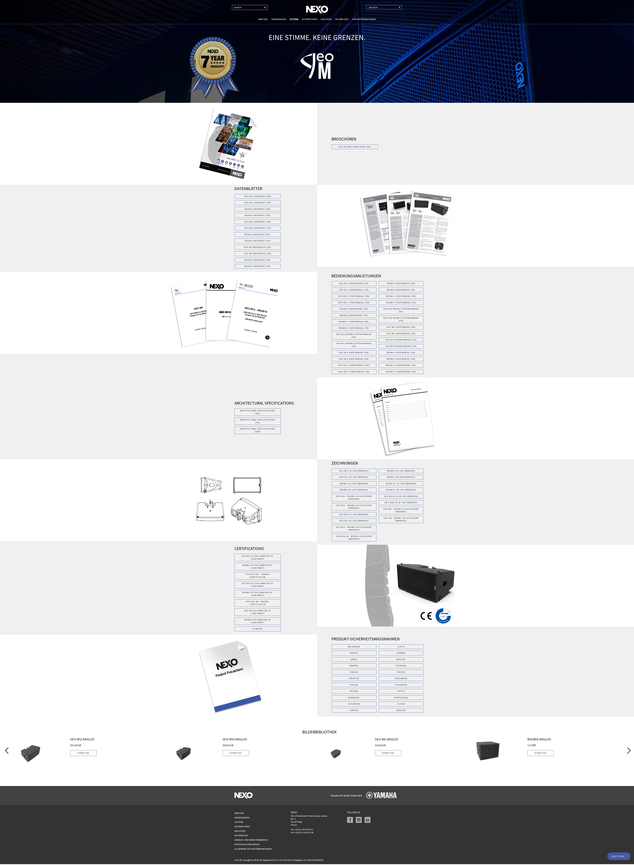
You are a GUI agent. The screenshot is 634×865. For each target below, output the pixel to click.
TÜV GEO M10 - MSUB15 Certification (258, 575)
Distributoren (309, 19)
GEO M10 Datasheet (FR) (257, 228)
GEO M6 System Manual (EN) (401, 340)
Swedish (401, 710)
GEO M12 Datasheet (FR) (257, 202)
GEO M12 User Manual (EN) (354, 283)
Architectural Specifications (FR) (257, 421)
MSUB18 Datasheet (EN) (258, 209)
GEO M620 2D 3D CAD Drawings (401, 496)
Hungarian (401, 678)
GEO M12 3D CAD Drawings (354, 477)
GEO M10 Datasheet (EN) (257, 222)
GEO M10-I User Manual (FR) (354, 372)
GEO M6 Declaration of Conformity (257, 612)
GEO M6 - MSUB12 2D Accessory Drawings (401, 510)
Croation (354, 678)
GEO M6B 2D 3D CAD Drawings (401, 502)
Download (83, 753)
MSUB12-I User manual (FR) (401, 372)
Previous (6, 750)
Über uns (263, 19)
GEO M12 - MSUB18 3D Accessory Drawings (354, 506)
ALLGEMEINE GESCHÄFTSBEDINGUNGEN (253, 848)
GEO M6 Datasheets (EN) (257, 247)
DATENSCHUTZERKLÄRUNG (247, 844)
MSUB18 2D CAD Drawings (354, 483)
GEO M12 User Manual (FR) (354, 290)
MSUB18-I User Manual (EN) (354, 321)
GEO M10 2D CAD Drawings (354, 514)
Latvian (354, 691)
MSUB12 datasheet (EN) (258, 260)
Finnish (354, 672)
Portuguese (401, 697)
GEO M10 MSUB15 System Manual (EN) (401, 310)
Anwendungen (278, 19)
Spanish (354, 666)
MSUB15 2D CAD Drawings (401, 471)
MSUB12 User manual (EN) (401, 352)
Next (629, 750)
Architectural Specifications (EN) (257, 412)
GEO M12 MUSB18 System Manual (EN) (354, 335)
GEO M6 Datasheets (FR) (257, 253)
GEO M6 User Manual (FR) (401, 333)
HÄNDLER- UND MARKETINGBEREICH (251, 839)
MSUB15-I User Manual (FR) (401, 302)
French (401, 672)
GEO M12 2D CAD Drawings (354, 471)
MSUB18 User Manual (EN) (354, 309)
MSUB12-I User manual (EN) (401, 365)
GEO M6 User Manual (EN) (401, 327)
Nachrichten (342, 19)
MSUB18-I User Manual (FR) (354, 328)
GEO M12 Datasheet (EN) (257, 196)
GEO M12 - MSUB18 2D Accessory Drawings (354, 497)
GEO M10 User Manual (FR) (354, 359)
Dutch (401, 691)
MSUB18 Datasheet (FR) (257, 215)
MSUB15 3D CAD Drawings (401, 477)
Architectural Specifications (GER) (257, 430)
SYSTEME (294, 19)
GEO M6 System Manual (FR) (401, 346)
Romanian (353, 697)
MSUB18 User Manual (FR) (354, 315)
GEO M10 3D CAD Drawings (354, 521)
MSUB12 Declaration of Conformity (257, 621)
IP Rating (257, 629)
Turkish (354, 710)
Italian (354, 685)
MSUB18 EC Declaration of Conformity (258, 566)
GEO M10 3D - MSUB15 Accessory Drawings (354, 537)
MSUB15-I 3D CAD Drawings (401, 490)
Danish (354, 653)
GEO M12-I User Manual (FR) (354, 302)
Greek (354, 659)
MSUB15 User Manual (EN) (401, 283)
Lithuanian (401, 685)
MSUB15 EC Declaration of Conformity (258, 593)
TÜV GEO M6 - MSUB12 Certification (257, 603)
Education (326, 19)
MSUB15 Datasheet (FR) (257, 241)
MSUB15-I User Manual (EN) (401, 296)
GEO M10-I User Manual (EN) (354, 365)
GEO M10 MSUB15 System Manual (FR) (401, 319)
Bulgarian (354, 647)
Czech (401, 647)
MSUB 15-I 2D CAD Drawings (401, 483)
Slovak (401, 704)
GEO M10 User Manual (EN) (354, 352)
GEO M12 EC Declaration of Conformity (257, 557)
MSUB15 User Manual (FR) (401, 290)
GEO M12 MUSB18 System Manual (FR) (354, 344)
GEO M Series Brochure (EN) (354, 147)
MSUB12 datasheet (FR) (257, 266)
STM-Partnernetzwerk (364, 19)
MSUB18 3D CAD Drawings (354, 490)
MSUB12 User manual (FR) (401, 359)
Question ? (619, 856)
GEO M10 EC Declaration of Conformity (257, 584)
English (401, 659)
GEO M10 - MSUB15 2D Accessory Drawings (354, 528)
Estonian (401, 666)
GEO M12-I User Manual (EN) (354, 296)
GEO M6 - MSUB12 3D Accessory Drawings (401, 519)
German (401, 653)
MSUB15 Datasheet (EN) (257, 234)
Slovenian (354, 704)
